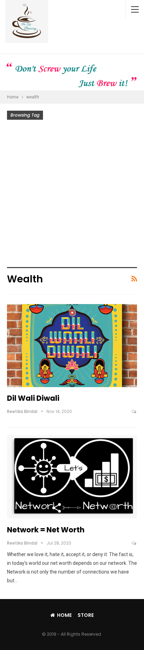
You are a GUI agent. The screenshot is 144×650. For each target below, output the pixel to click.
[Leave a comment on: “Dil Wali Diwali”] (134, 411)
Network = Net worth (46, 530)
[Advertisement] (72, 195)
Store (86, 615)
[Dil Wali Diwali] (72, 345)
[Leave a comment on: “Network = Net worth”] (134, 543)
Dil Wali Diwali (33, 398)
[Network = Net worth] (72, 476)
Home (64, 615)
